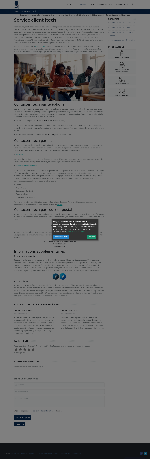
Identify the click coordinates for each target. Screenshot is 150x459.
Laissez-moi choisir (61, 237)
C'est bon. (91, 237)
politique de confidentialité (76, 232)
